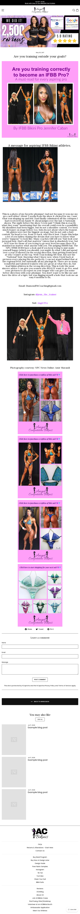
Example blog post (38, 727)
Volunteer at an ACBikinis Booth (40, 904)
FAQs (40, 844)
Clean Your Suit (40, 879)
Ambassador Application (40, 907)
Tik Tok (40, 873)
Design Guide (40, 863)
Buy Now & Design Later (40, 860)
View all (40, 719)
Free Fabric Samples (40, 866)
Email (3, 652)
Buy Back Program (40, 857)
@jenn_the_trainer (46, 294)
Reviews (40, 889)
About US (40, 895)
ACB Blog (40, 892)
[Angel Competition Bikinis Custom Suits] (40, 595)
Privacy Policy (50, 686)
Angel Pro (43, 303)
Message (5, 662)
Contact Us (40, 851)
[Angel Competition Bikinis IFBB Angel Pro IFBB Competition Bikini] (40, 403)
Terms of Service (65, 686)
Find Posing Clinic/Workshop (40, 901)
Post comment (40, 680)
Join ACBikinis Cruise (40, 898)
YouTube (40, 876)
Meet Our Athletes (40, 911)
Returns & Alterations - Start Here (40, 848)
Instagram (40, 870)
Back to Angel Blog (41, 701)
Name (4, 643)
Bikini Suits (40, 882)
